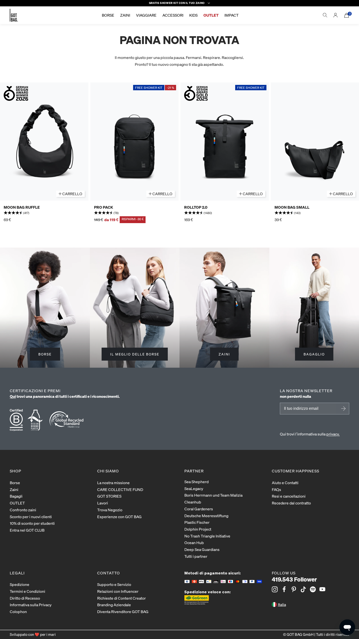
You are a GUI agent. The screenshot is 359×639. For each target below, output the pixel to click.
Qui (13, 396)
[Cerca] (325, 15)
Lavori (102, 502)
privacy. (333, 433)
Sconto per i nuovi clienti (31, 516)
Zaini (14, 489)
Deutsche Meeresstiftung (206, 515)
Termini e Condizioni (27, 591)
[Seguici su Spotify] (313, 589)
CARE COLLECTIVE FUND (120, 489)
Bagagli (16, 496)
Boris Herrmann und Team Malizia (213, 495)
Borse (15, 482)
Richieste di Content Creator (121, 598)
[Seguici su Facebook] (284, 589)
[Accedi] (335, 15)
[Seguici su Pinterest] (294, 589)
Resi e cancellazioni (289, 496)
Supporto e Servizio (114, 584)
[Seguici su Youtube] (322, 589)
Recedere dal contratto (291, 502)
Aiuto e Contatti (285, 482)
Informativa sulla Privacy (31, 604)
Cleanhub (192, 501)
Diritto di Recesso (25, 598)
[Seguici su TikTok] (303, 589)
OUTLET (17, 502)
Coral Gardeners (198, 508)
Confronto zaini (23, 509)
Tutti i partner (195, 556)
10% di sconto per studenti (32, 523)
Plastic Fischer (197, 522)
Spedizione (19, 584)
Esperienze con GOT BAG (119, 516)
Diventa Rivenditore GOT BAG (122, 611)
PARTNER (194, 470)
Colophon (18, 611)
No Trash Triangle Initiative (207, 535)
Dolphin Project (197, 529)
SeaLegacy (193, 488)
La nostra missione (113, 482)
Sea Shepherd (196, 481)
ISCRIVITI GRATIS (343, 408)
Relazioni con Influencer (117, 591)
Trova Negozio (109, 509)
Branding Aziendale (114, 604)
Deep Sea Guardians (202, 549)
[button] (44, 213)
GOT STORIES (109, 496)
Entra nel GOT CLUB (27, 530)
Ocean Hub (194, 542)
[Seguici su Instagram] (275, 589)
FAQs (276, 489)
